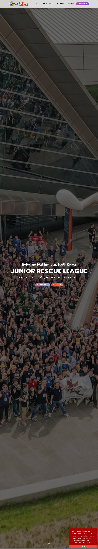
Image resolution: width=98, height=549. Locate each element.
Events (51, 4)
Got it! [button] (83, 546)
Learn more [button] (89, 542)
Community (70, 4)
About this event (42, 285)
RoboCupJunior (82, 4)
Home (36, 4)
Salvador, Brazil (64, 277)
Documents (60, 4)
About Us (44, 4)
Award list (58, 285)
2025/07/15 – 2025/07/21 (37, 277)
